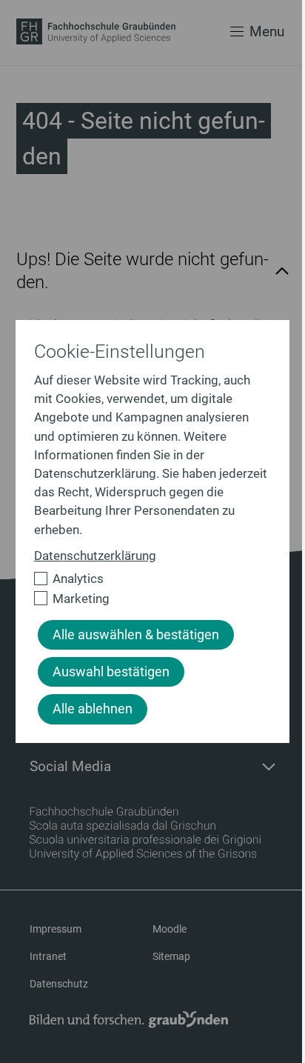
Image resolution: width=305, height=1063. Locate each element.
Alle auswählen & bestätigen (136, 634)
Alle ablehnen (93, 709)
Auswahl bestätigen (111, 671)
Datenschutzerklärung (95, 555)
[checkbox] (146, 579)
